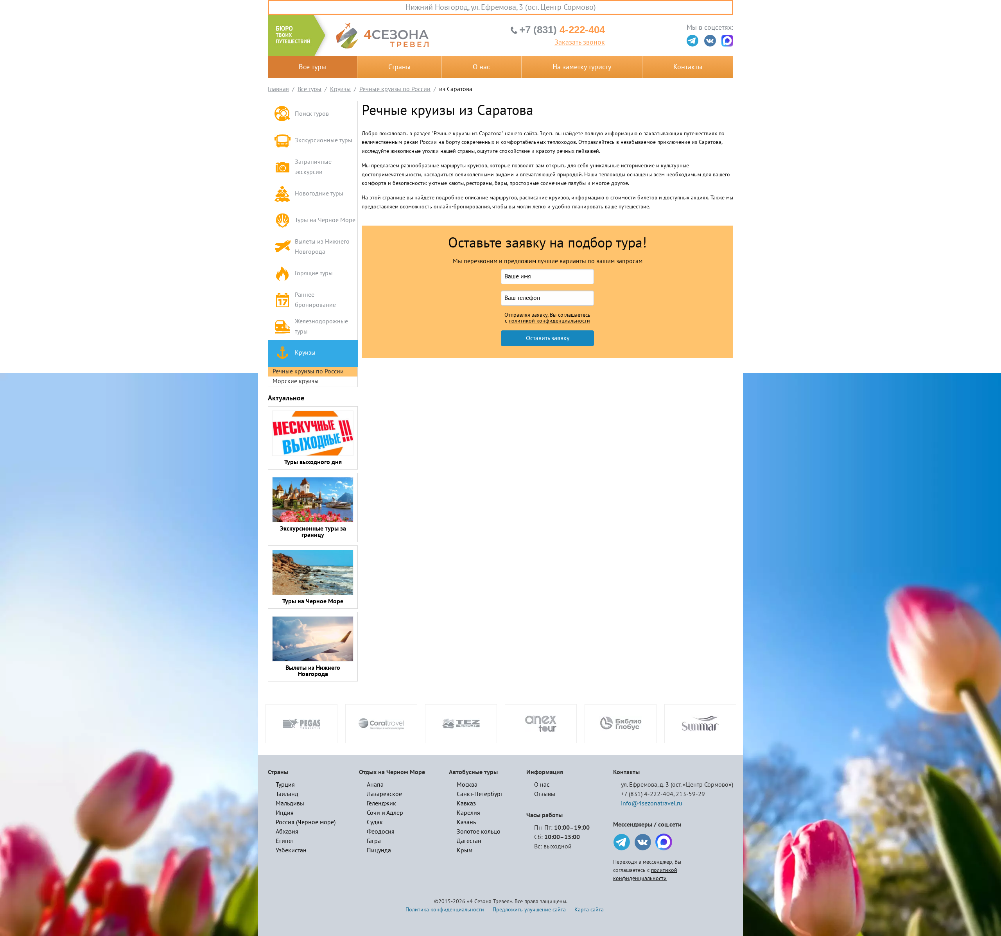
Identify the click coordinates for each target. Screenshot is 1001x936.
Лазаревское (384, 794)
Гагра (374, 841)
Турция (285, 784)
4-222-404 (562, 30)
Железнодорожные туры (321, 326)
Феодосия (381, 831)
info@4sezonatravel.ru (651, 803)
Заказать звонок (579, 42)
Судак (375, 822)
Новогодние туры (319, 193)
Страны (399, 67)
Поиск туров (312, 113)
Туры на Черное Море (325, 220)
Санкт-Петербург (480, 794)
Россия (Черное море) (305, 822)
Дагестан (469, 841)
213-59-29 (690, 794)
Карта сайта (589, 909)
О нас (481, 67)
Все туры (312, 67)
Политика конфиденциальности (444, 909)
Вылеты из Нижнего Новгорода (322, 246)
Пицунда (379, 850)
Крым (464, 850)
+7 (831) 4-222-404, (648, 794)
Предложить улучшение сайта (529, 909)
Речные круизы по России (308, 371)
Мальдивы (290, 803)
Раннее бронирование (315, 299)
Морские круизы (296, 381)
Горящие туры (314, 273)
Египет (285, 841)
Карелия (468, 812)
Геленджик (381, 803)
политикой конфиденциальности (549, 321)
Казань (466, 822)
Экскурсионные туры (323, 140)
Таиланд (287, 794)
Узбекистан (291, 850)
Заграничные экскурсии (313, 167)
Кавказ (466, 803)
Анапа (375, 784)
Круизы (305, 352)
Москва (467, 784)
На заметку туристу (582, 67)
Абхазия (287, 831)
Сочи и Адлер (385, 812)
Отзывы (544, 794)
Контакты (687, 67)
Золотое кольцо (478, 831)
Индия (285, 812)
